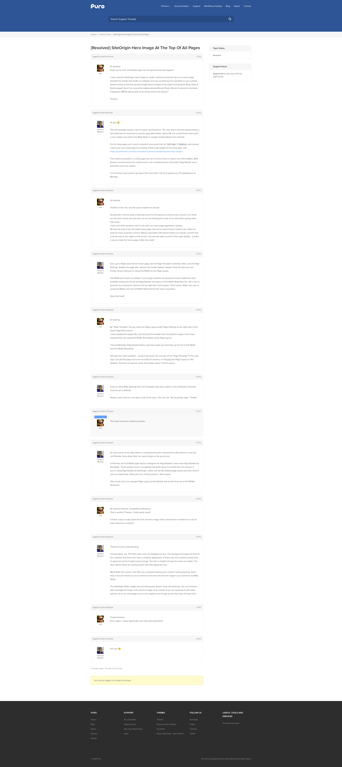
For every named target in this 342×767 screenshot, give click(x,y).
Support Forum (130, 724)
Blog (228, 6)
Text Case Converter (231, 723)
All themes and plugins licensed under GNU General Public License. (226, 759)
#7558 (198, 443)
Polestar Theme (105, 34)
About (237, 6)
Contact (247, 6)
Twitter (192, 724)
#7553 (198, 190)
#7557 (198, 411)
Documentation (181, 6)
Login (126, 734)
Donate (94, 738)
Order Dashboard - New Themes (170, 734)
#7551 (199, 57)
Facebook (194, 720)
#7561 (199, 607)
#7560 (198, 537)
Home (93, 720)
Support (196, 6)
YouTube (193, 729)
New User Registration (133, 729)
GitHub (192, 734)
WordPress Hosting (213, 6)
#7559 (198, 499)
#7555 (198, 310)
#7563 (198, 639)
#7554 (198, 254)
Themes (165, 6)
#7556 (198, 377)
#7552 (198, 113)
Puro (99, 759)
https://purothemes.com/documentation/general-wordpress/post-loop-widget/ (146, 151)
